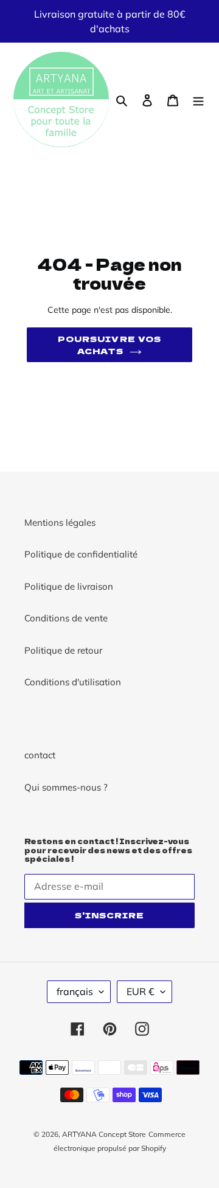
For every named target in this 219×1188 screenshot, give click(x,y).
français (75, 991)
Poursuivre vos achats (109, 345)
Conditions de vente (66, 618)
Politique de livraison (68, 586)
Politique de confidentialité (80, 554)
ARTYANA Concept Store (104, 1134)
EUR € (141, 991)
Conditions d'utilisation (72, 682)
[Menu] (198, 99)
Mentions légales (60, 522)
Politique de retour (63, 650)
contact (39, 755)
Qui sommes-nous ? (66, 787)
